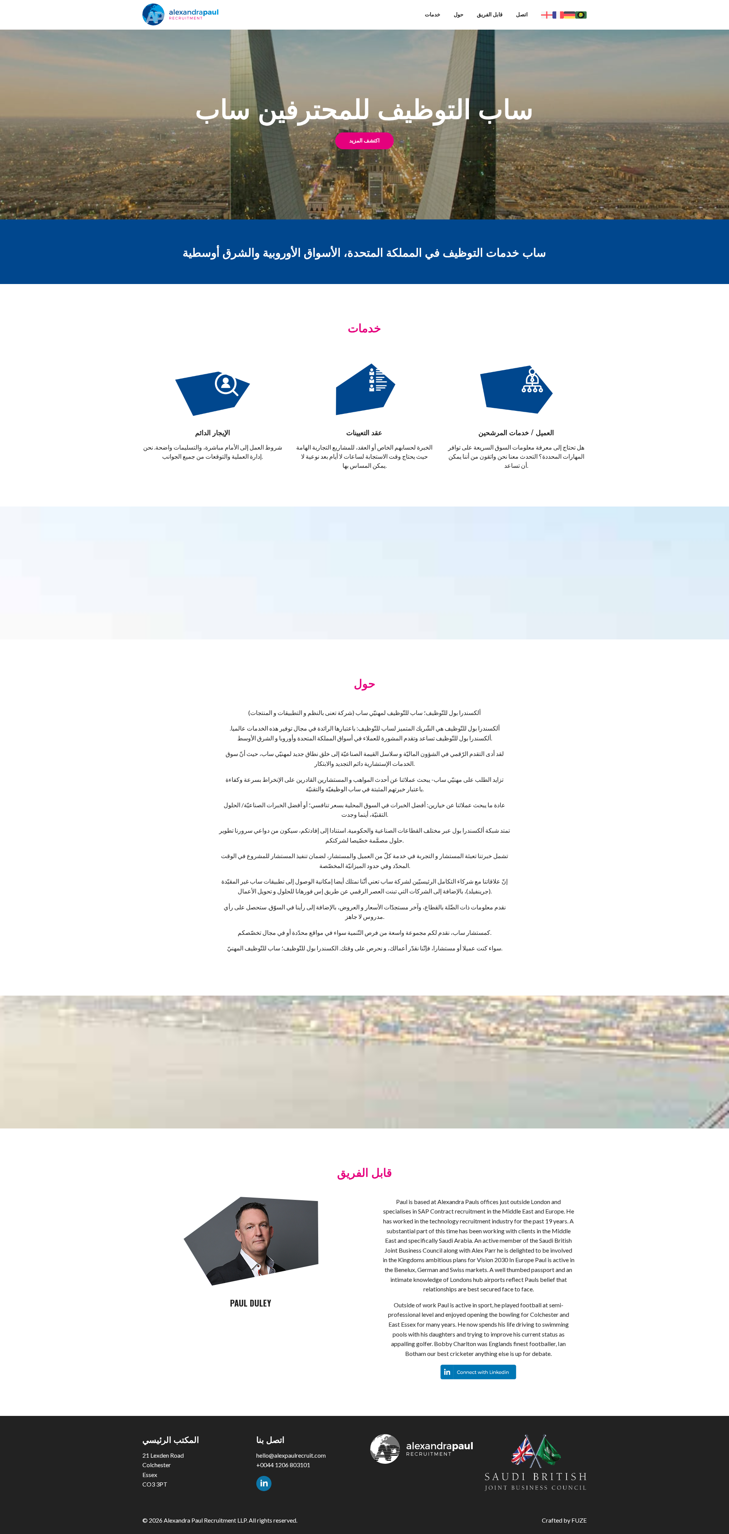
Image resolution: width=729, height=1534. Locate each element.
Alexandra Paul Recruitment (180, 14)
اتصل (522, 14)
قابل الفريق (490, 14)
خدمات (432, 14)
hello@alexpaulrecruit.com (291, 1455)
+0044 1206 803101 (283, 1464)
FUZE (579, 1520)
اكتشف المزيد (364, 140)
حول (459, 14)
